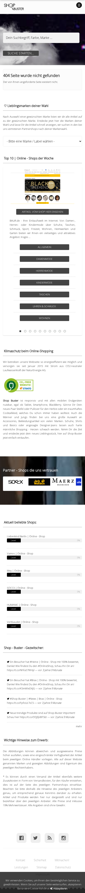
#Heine (34, 662)
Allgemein (44, 247)
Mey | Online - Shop (18, 570)
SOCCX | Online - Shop (20, 588)
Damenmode (44, 259)
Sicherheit (40, 860)
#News (32, 698)
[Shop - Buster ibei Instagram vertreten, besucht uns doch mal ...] (63, 838)
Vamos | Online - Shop (20, 553)
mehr (79, 726)
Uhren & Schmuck (44, 306)
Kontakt (20, 860)
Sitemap (42, 867)
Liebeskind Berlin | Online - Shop (26, 536)
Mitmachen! (62, 860)
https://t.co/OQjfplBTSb (33, 717)
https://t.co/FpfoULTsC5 (20, 703)
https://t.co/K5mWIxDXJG (21, 688)
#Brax (33, 680)
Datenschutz (63, 867)
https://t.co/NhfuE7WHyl (20, 670)
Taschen (44, 294)
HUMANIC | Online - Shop (22, 605)
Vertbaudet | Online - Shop (22, 622)
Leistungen (21, 867)
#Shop (14, 698)
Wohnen (44, 318)
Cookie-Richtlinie (39, 888)
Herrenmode (44, 270)
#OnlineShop (45, 666)
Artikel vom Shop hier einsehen (42, 211)
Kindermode (44, 282)
